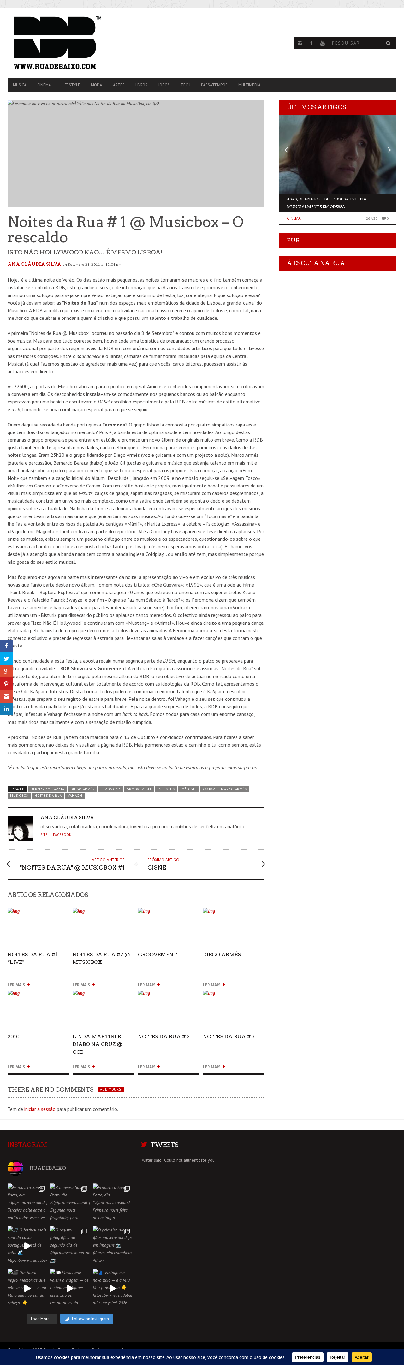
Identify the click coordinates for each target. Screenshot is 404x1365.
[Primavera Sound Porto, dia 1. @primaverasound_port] (112, 1203)
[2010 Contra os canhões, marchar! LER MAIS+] (38, 995)
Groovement (139, 789)
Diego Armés (82, 789)
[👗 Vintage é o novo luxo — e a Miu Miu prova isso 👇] (112, 1288)
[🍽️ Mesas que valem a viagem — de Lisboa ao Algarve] (70, 1288)
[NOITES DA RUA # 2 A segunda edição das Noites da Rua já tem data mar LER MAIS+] (168, 995)
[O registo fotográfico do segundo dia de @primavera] (70, 1246)
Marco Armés (234, 789)
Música (20, 85)
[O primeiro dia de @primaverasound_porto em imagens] (112, 1246)
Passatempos (214, 85)
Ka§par (208, 789)
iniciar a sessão (40, 1109)
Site (43, 835)
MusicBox (19, 795)
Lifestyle (71, 85)
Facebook (62, 835)
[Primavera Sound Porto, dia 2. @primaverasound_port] (70, 1203)
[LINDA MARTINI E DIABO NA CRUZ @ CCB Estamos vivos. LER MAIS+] (103, 995)
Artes (119, 85)
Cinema (44, 85)
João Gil (189, 789)
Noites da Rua (48, 795)
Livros (141, 85)
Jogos (164, 85)
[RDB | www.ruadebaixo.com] (66, 43)
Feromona (111, 789)
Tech (185, 85)
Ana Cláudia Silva (34, 264)
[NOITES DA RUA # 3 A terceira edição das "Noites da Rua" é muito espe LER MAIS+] (233, 995)
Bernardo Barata (47, 789)
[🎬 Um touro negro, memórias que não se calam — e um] (27, 1288)
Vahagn (75, 795)
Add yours (110, 1089)
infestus (166, 789)
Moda (96, 85)
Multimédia (249, 85)
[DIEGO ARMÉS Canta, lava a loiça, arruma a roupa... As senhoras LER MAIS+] (233, 913)
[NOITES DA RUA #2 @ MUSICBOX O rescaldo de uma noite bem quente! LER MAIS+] (103, 913)
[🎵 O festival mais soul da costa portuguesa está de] (27, 1246)
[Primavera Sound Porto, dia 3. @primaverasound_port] (27, 1203)
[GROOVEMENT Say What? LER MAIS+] (168, 913)
